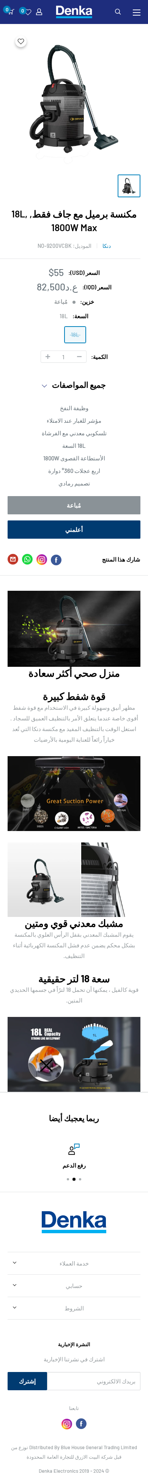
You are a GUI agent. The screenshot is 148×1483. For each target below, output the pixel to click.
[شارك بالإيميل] (13, 561)
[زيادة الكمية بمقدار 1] (48, 356)
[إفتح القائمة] (136, 13)
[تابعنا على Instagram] (66, 1423)
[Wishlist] (27, 12)
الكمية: (99, 356)
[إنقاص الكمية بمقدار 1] (79, 356)
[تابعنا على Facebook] (81, 1423)
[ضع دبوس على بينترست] (41, 559)
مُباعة (74, 505)
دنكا (106, 246)
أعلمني (74, 529)
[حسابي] (39, 11)
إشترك (27, 1381)
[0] (11, 11)
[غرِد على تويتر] (27, 561)
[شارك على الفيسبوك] (56, 559)
